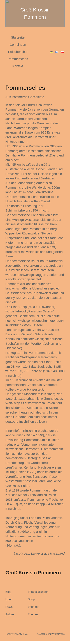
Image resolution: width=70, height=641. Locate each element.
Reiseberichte (18, 52)
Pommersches (18, 59)
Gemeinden (18, 44)
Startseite (17, 37)
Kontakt (17, 66)
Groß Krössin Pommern (33, 572)
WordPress (58, 633)
